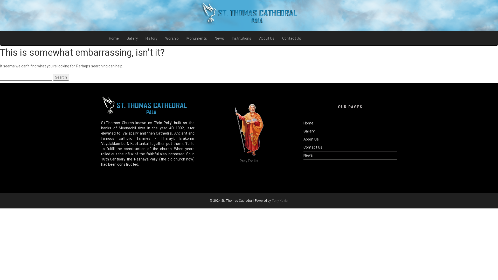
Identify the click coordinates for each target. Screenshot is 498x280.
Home (308, 123)
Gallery (309, 131)
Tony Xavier (280, 200)
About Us (311, 139)
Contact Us (312, 147)
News (308, 155)
